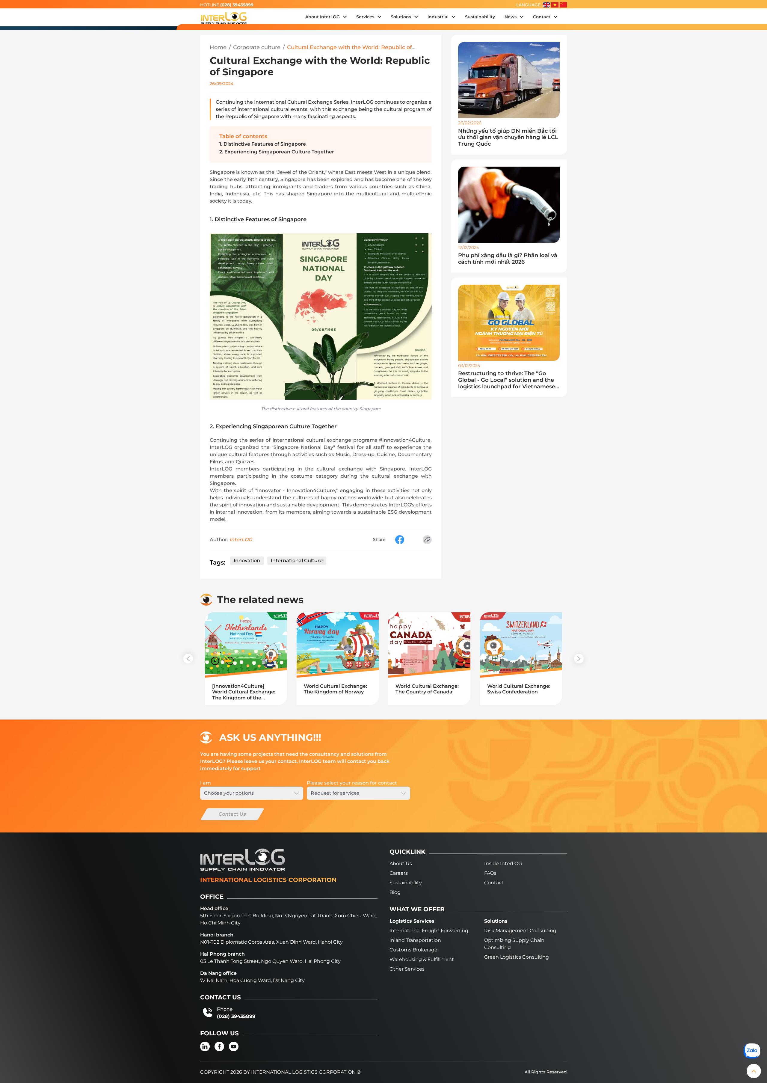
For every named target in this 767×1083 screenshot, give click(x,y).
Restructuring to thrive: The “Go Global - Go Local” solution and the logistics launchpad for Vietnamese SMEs (506, 380)
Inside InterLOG (503, 863)
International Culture (297, 560)
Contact (494, 883)
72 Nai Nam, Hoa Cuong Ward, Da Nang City (252, 980)
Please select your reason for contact (352, 783)
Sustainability (405, 883)
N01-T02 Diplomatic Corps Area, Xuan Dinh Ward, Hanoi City (271, 942)
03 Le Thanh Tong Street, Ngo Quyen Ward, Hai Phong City (270, 961)
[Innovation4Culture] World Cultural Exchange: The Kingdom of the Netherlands (243, 691)
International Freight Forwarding (428, 930)
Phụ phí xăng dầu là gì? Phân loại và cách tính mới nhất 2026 (507, 258)
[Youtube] (233, 1046)
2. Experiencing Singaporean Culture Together (276, 152)
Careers (398, 873)
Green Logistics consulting (516, 957)
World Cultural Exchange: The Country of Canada (427, 689)
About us (400, 863)
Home (218, 47)
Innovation (247, 560)
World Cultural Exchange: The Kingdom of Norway (335, 689)
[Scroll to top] (754, 1071)
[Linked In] (205, 1046)
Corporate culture (256, 47)
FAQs (490, 873)
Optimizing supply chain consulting (514, 943)
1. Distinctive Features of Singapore (262, 144)
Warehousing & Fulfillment (421, 959)
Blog (395, 892)
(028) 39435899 (236, 4)
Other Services (407, 969)
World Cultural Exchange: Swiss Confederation (518, 689)
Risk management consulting (520, 930)
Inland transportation (415, 940)
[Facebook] (219, 1046)
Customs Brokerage (413, 950)
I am (205, 783)
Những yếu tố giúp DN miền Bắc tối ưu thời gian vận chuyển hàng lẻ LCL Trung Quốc (508, 137)
